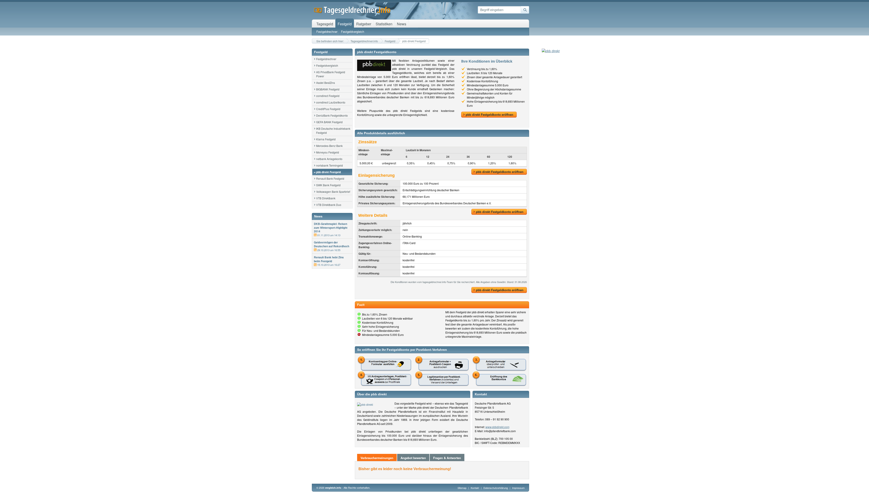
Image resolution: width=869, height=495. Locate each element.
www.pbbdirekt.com (497, 427)
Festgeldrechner (326, 59)
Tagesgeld (324, 23)
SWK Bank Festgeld (328, 185)
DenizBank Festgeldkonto (332, 115)
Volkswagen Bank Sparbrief (333, 191)
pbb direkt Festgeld (328, 172)
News (401, 23)
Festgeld (390, 41)
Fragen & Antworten (447, 458)
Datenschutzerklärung (496, 488)
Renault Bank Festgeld (330, 178)
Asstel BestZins (325, 83)
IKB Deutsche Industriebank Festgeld (333, 130)
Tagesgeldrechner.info (364, 41)
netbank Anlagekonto (329, 159)
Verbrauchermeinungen (376, 458)
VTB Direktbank (325, 198)
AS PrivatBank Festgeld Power (330, 74)
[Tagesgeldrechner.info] (352, 13)
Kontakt (475, 488)
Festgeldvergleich (327, 65)
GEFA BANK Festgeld (329, 122)
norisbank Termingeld (329, 165)
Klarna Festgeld (326, 139)
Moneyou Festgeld (327, 152)
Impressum (518, 488)
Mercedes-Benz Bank (329, 146)
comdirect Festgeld (327, 96)
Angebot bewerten (413, 458)
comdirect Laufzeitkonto (330, 102)
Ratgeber (363, 23)
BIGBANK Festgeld (327, 89)
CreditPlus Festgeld (328, 109)
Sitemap (462, 488)
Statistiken (384, 23)
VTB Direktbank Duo (328, 205)
